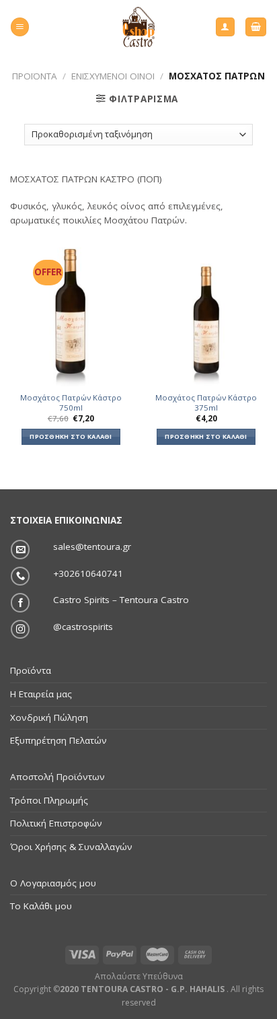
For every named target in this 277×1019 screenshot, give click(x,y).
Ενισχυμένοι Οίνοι (113, 76)
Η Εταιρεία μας (41, 694)
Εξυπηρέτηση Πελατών (58, 740)
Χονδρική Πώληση (49, 717)
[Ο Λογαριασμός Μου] (225, 26)
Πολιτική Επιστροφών (56, 823)
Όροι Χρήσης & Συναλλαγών (71, 847)
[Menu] (20, 26)
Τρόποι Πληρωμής (49, 800)
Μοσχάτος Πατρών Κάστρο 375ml (206, 403)
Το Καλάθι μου (41, 906)
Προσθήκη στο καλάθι (71, 436)
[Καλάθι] (255, 26)
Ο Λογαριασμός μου (53, 883)
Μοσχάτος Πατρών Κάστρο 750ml (71, 403)
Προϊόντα (34, 76)
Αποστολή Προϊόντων (57, 777)
